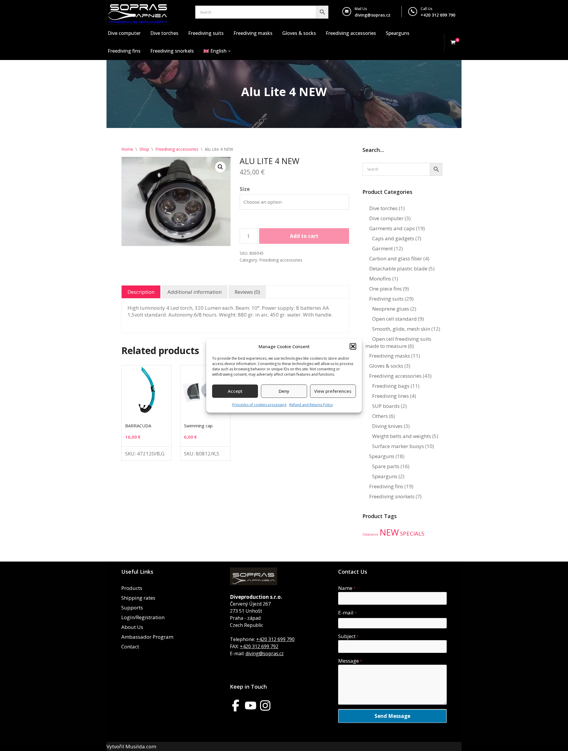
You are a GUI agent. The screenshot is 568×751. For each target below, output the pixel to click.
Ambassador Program (147, 636)
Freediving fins (124, 51)
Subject (348, 636)
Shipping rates (138, 597)
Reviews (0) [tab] (247, 291)
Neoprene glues (390, 308)
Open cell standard (394, 318)
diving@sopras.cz (372, 15)
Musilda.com (140, 746)
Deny (284, 391)
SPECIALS (412, 533)
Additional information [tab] (194, 291)
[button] (353, 346)
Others (380, 416)
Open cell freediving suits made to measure (398, 342)
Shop (144, 149)
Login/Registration (142, 617)
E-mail (347, 612)
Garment (382, 248)
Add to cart (304, 236)
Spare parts (385, 466)
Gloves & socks (299, 33)
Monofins (380, 278)
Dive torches (164, 33)
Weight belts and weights (401, 436)
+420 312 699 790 (275, 639)
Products (131, 588)
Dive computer (124, 33)
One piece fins (385, 288)
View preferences (332, 391)
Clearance (370, 534)
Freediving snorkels (172, 51)
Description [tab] (141, 291)
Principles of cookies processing (259, 404)
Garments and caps (392, 228)
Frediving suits (386, 298)
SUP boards (386, 406)
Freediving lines (390, 395)
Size (245, 189)
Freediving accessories (351, 33)
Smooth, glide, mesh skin (401, 328)
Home (127, 149)
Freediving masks (252, 33)
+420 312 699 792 (259, 646)
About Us (132, 627)
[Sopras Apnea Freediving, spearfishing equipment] (138, 12)
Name (347, 588)
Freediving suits (206, 33)
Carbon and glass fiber (395, 258)
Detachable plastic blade (398, 268)
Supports (132, 607)
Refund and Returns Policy (311, 404)
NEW (389, 532)
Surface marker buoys (398, 446)
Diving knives (387, 426)
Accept (235, 391)
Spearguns (397, 33)
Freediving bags (390, 385)
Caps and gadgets (393, 238)
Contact (130, 646)
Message (350, 660)
